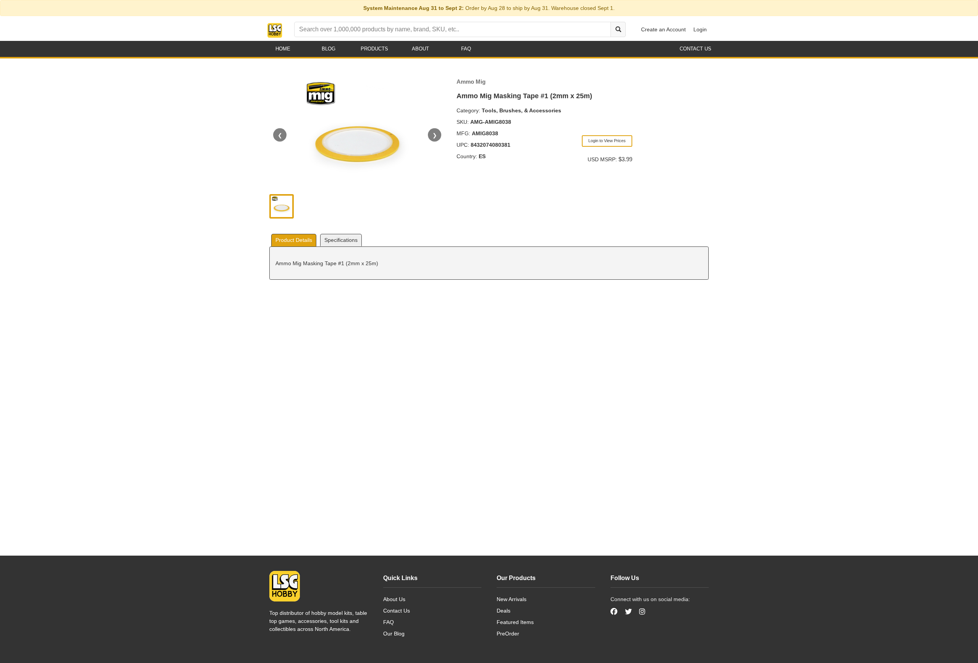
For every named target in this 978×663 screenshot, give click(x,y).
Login (700, 29)
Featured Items (515, 622)
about (420, 49)
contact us (695, 49)
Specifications (341, 240)
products (374, 49)
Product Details (293, 240)
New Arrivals (511, 599)
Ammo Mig (471, 81)
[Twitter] (628, 612)
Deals (503, 611)
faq (466, 49)
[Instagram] (642, 612)
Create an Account (663, 29)
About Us (394, 599)
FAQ (388, 622)
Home (282, 49)
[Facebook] (614, 612)
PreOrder (508, 634)
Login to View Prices (607, 140)
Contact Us (396, 611)
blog (328, 49)
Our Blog (394, 634)
